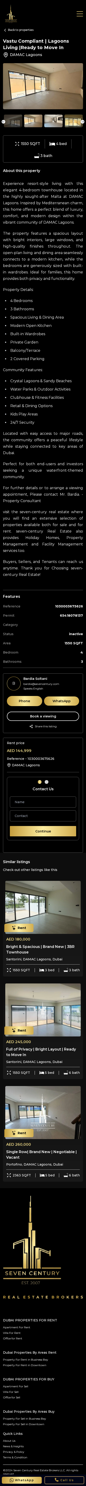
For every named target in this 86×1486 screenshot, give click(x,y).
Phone (24, 701)
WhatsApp (62, 701)
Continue (43, 831)
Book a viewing (43, 716)
